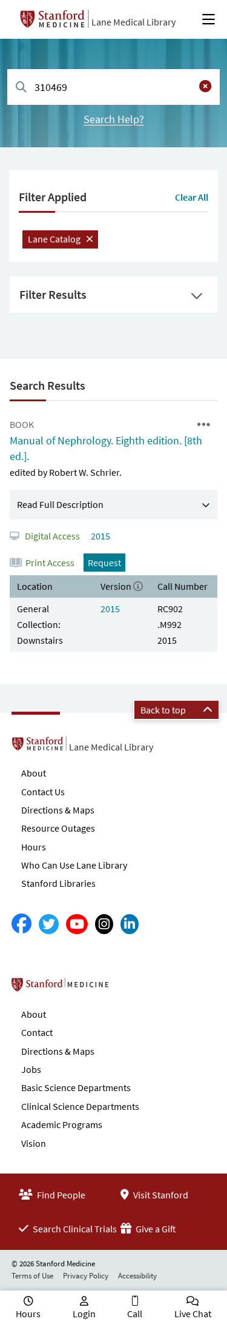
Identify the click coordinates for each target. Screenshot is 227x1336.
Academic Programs (61, 1124)
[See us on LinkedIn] (129, 924)
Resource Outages (58, 828)
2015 (99, 536)
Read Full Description (60, 504)
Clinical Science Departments (80, 1106)
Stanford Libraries (58, 883)
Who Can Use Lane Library (74, 865)
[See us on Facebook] (21, 924)
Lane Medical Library (133, 22)
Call (134, 1314)
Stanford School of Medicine (130, 988)
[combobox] (113, 87)
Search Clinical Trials (74, 1229)
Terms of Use (32, 1276)
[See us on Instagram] (104, 924)
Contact (37, 1032)
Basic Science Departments (76, 1087)
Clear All (191, 197)
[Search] (21, 87)
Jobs (31, 1069)
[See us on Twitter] (49, 924)
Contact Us (43, 792)
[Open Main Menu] (208, 19)
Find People (60, 1195)
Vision (33, 1143)
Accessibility (137, 1276)
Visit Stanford (159, 1195)
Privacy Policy (85, 1276)
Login (84, 1314)
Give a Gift (155, 1229)
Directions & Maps (57, 810)
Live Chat (192, 1314)
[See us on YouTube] (77, 924)
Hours (33, 847)
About (33, 773)
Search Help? (114, 119)
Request (104, 562)
